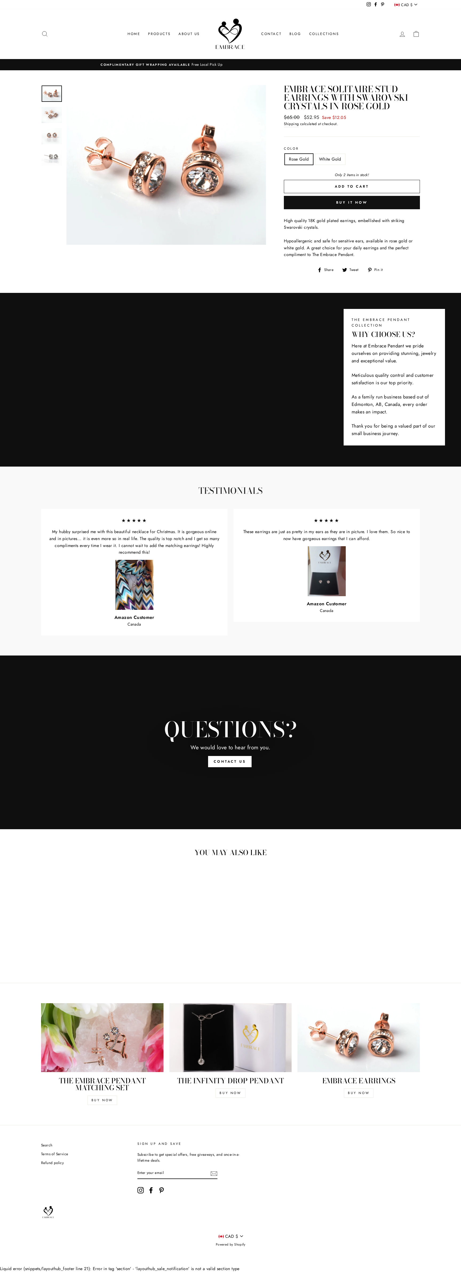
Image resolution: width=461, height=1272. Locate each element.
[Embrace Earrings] (358, 1037)
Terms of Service (54, 1154)
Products (159, 33)
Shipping (291, 123)
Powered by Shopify (230, 1244)
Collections (324, 33)
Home (134, 33)
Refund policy (52, 1162)
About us (189, 33)
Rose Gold (299, 159)
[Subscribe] (213, 1173)
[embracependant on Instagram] (140, 1190)
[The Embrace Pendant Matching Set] (102, 1037)
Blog (295, 33)
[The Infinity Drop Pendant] (230, 1037)
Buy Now (102, 1100)
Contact (271, 33)
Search (46, 1145)
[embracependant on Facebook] (151, 1190)
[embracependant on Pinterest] (161, 1190)
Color (291, 148)
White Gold (330, 159)
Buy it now (352, 202)
